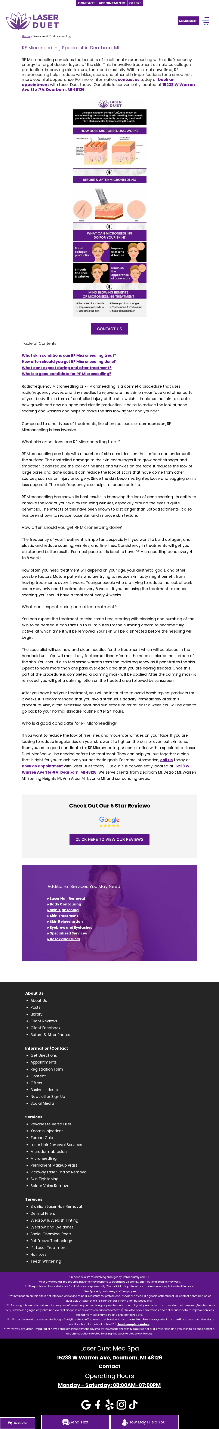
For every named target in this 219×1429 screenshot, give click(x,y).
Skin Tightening (45, 1179)
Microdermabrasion (49, 1151)
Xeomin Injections (47, 1131)
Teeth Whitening (46, 1261)
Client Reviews (44, 1021)
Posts (35, 1007)
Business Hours (44, 1089)
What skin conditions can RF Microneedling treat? (69, 355)
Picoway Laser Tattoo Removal (59, 1172)
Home (26, 36)
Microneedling (44, 1158)
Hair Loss (38, 1254)
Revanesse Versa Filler (51, 1124)
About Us (39, 1000)
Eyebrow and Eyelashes (52, 1227)
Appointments (44, 1062)
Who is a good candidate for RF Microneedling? (66, 373)
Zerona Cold (42, 1137)
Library (37, 1014)
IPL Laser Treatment (49, 1247)
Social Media (42, 1103)
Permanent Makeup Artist (54, 1165)
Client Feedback (45, 1027)
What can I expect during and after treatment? (66, 367)
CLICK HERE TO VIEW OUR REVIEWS (109, 839)
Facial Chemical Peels (51, 1234)
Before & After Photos (50, 1034)
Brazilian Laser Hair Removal (56, 1206)
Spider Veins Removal (50, 1185)
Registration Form (47, 1069)
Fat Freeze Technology (51, 1240)
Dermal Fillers (43, 1213)
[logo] (32, 21)
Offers (36, 1083)
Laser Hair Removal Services (56, 1144)
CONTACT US (109, 329)
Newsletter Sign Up (48, 1096)
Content (38, 1076)
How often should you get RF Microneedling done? (69, 361)
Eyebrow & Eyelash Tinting (54, 1220)
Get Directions (44, 1055)
